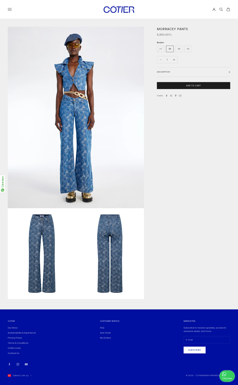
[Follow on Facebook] (9, 364)
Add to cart (193, 85)
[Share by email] (180, 95)
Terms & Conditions (18, 343)
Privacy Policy (15, 337)
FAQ (102, 327)
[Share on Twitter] (171, 95)
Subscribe (194, 350)
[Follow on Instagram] (17, 364)
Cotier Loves (14, 348)
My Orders (105, 337)
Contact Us (13, 353)
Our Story (12, 327)
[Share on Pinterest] (175, 95)
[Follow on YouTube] (26, 364)
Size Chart (105, 332)
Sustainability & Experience (22, 332)
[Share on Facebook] (166, 95)
